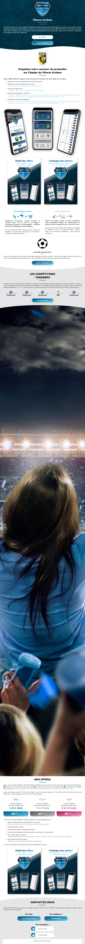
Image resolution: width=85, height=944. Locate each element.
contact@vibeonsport (29, 919)
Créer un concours (42, 263)
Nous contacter (42, 43)
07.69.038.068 (56, 919)
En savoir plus (42, 300)
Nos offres (42, 37)
